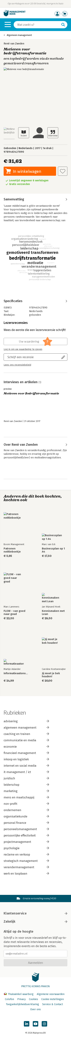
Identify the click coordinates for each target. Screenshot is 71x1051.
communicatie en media (20, 740)
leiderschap (11, 784)
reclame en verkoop (17, 854)
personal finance (15, 823)
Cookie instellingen (52, 999)
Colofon (9, 999)
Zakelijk (9, 922)
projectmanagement (17, 842)
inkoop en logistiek (16, 759)
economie (10, 746)
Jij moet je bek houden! (51, 675)
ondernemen (12, 810)
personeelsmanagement (20, 829)
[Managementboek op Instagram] (44, 1024)
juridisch (9, 778)
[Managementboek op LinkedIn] (26, 1024)
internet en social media (20, 765)
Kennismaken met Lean (53, 612)
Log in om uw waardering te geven (23, 349)
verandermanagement (19, 867)
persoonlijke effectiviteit (20, 835)
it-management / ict (17, 772)
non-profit (10, 803)
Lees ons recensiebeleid (17, 364)
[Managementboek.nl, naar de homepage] (14, 15)
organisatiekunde (15, 816)
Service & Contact (52, 1004)
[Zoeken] (63, 24)
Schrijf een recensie (20, 357)
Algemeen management (19, 35)
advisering (11, 721)
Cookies (33, 999)
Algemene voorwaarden (50, 994)
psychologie (11, 848)
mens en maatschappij (19, 797)
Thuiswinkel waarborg (20, 994)
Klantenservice (15, 913)
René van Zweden (14, 43)
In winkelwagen (27, 171)
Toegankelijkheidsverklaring (22, 1004)
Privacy (21, 999)
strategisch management (21, 861)
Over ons (35, 1009)
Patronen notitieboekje (12, 550)
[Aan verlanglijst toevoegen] (62, 171)
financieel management (20, 753)
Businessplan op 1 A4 (53, 550)
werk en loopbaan (15, 873)
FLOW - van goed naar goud (14, 612)
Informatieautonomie (16, 673)
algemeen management (20, 727)
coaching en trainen (17, 734)
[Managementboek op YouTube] (35, 1024)
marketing (10, 791)
